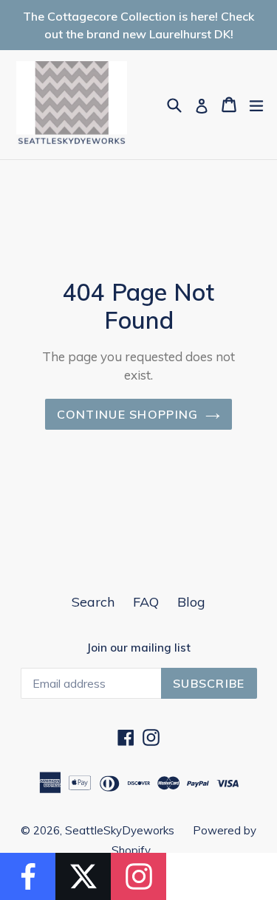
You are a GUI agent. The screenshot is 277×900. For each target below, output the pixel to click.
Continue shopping (128, 414)
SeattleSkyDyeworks (119, 830)
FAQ (146, 601)
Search (93, 601)
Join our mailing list (138, 648)
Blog (191, 601)
